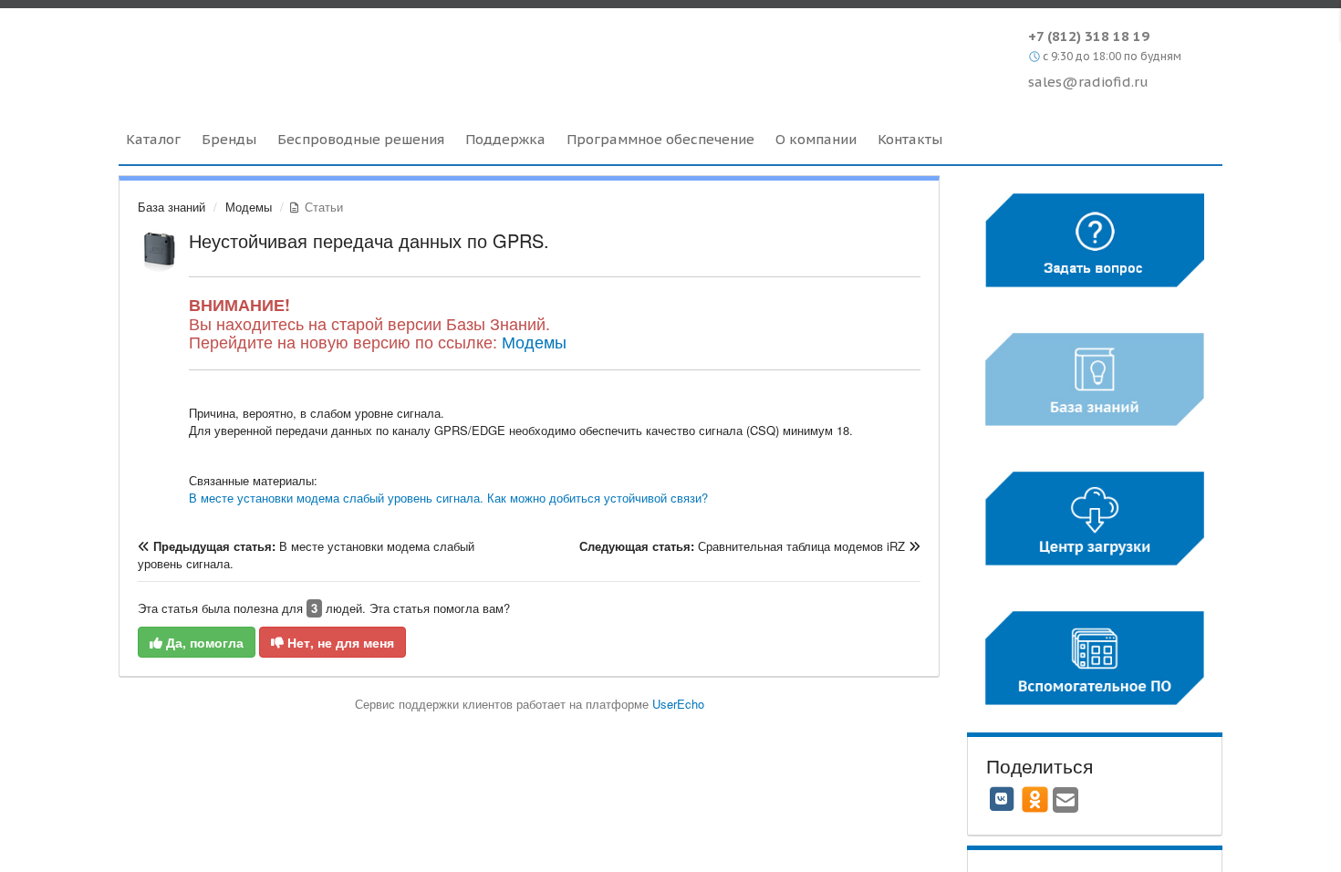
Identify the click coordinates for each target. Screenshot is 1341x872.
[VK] (1001, 799)
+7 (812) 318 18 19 (1088, 36)
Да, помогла (203, 642)
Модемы (248, 206)
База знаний (171, 206)
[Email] (1065, 800)
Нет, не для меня (339, 642)
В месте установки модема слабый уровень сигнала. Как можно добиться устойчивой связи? (448, 497)
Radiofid (276, 53)
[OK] (1035, 799)
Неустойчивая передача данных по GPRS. (369, 240)
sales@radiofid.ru (1088, 81)
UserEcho (678, 703)
